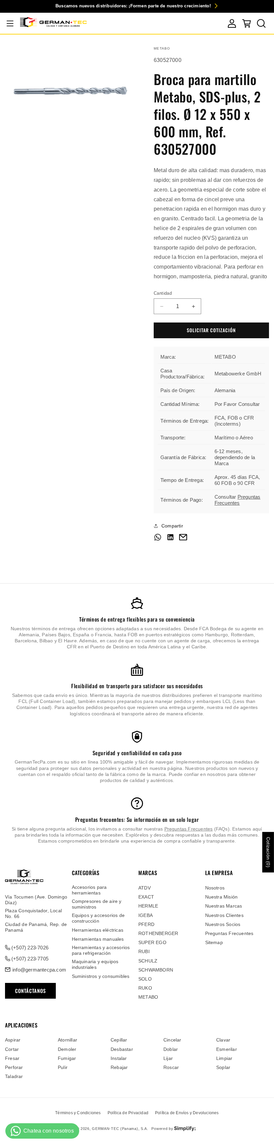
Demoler (67, 1049)
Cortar (12, 1049)
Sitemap (214, 942)
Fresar (12, 1058)
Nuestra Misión (221, 897)
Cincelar (172, 1040)
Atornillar (67, 1040)
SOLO (145, 979)
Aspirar (12, 1040)
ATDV (144, 887)
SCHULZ (147, 960)
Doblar (170, 1049)
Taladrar (14, 1076)
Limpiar (224, 1058)
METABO (148, 997)
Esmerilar (226, 1049)
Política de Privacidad (128, 1113)
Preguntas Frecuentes (238, 500)
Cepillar (119, 1040)
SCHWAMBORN (155, 970)
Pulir (62, 1067)
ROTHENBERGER (158, 933)
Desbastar (122, 1049)
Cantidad (163, 293)
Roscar (171, 1067)
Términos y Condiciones (78, 1113)
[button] (10, 23)
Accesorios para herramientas (89, 890)
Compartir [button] (172, 525)
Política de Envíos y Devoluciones (187, 1113)
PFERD (146, 924)
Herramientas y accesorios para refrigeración (101, 950)
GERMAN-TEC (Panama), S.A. (120, 1129)
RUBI (144, 951)
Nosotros (215, 887)
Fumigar (67, 1058)
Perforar (14, 1067)
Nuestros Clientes (224, 915)
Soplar (223, 1067)
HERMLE (148, 906)
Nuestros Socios (223, 924)
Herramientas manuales (98, 939)
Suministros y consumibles (101, 976)
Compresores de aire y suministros (97, 904)
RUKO (145, 988)
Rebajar (119, 1067)
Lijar (168, 1058)
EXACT (146, 897)
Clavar (223, 1040)
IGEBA (145, 915)
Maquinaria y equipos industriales (95, 964)
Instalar (119, 1058)
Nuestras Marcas (223, 906)
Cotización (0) (268, 852)
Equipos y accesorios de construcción (98, 918)
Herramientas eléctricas (98, 930)
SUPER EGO (152, 942)
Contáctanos (30, 990)
